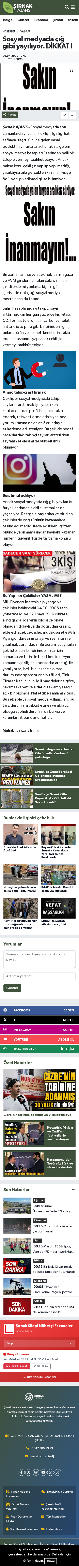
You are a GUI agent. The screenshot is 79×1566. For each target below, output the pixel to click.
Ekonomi (41, 20)
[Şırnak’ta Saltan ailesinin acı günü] (58, 908)
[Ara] (67, 7)
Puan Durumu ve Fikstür (19, 1519)
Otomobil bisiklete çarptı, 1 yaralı (52, 1229)
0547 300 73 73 (42, 1448)
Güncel (23, 20)
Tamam (50, 1561)
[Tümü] (74, 1189)
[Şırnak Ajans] (18, 7)
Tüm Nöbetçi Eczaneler (41, 1377)
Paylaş (12, 114)
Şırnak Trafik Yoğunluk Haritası (52, 1506)
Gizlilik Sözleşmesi (26, 1544)
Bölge (8, 20)
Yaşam (73, 20)
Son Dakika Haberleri (24, 1529)
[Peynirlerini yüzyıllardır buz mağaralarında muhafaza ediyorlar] (20, 908)
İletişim (44, 1544)
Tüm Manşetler (56, 1516)
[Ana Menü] (73, 7)
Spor (37, 1240)
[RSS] (57, 1472)
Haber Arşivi (54, 1529)
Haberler (9, 31)
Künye (8, 1544)
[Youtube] (43, 1472)
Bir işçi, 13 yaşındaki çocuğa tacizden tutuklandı (54, 1269)
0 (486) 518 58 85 (18, 1366)
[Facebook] (21, 1472)
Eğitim (38, 1200)
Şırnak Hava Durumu (60, 1491)
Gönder (12, 988)
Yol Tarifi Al (42, 1366)
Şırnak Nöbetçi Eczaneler (18, 1494)
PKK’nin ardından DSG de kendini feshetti (54, 1309)
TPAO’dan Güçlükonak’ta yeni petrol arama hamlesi (52, 1290)
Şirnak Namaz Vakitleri (17, 1506)
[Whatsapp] (50, 1472)
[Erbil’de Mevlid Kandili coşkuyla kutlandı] (58, 874)
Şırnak (57, 20)
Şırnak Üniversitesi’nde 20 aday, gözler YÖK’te (52, 1209)
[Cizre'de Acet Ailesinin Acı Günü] (20, 834)
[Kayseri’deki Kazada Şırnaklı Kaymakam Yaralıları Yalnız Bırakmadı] (58, 834)
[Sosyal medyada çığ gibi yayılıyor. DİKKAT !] (39, 86)
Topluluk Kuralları (63, 1544)
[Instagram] (36, 1472)
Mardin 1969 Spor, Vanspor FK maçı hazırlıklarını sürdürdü (54, 1249)
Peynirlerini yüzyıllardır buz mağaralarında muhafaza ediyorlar (20, 924)
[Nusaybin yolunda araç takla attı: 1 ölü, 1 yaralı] (20, 874)
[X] (28, 1472)
